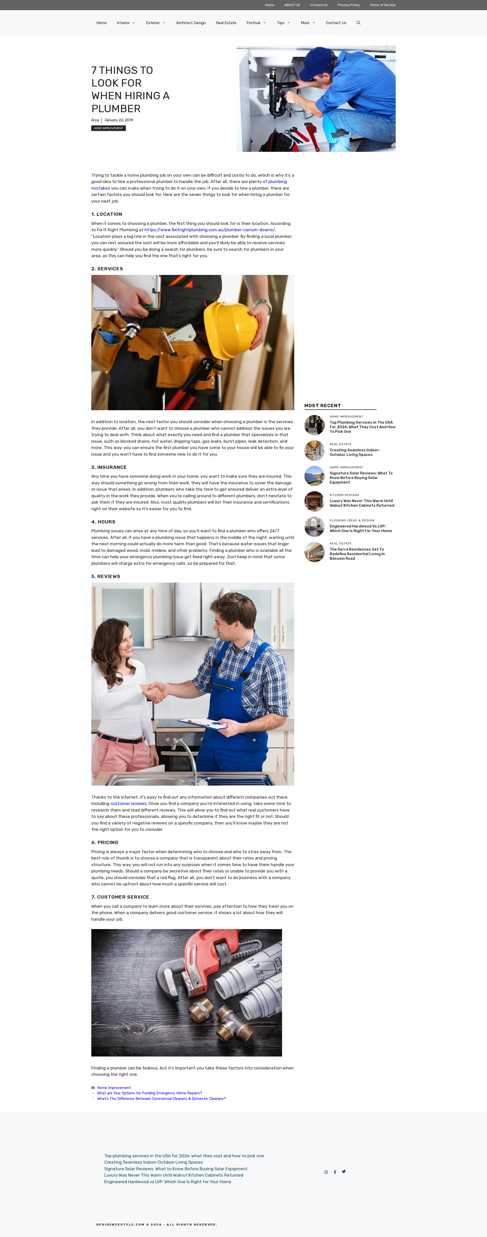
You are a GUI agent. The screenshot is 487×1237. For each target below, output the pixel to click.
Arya (95, 120)
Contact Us (319, 5)
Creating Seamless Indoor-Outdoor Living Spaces (355, 452)
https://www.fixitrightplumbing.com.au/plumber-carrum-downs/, (210, 229)
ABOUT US (292, 5)
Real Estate (226, 23)
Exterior (153, 23)
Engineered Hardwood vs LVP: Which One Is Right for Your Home (361, 528)
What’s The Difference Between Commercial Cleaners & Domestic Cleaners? (161, 1098)
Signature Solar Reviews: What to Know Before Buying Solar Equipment (361, 478)
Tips (280, 23)
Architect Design (191, 23)
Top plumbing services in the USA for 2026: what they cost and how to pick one (362, 427)
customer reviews (128, 803)
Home (269, 5)
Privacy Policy (349, 5)
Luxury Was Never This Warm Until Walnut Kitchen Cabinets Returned (362, 503)
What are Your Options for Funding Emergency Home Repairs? (149, 1093)
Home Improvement (108, 128)
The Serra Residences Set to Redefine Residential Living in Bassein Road (357, 554)
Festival (253, 23)
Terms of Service (383, 5)
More (305, 23)
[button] (359, 22)
